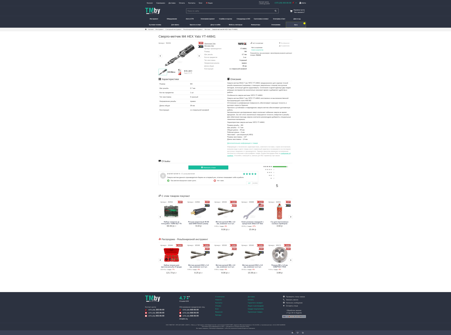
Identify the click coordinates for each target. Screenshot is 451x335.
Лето (295, 25)
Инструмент (154, 19)
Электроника (275, 25)
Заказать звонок (292, 300)
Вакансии (219, 312)
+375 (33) (156, 313)
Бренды (218, 315)
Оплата (182, 3)
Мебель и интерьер (235, 25)
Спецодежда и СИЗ (243, 19)
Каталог (150, 3)
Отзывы (218, 306)
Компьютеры (255, 25)
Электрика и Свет (279, 19)
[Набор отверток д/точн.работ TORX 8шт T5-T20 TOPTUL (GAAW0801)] (171, 211)
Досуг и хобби (215, 25)
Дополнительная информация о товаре (242, 143)
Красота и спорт (195, 25)
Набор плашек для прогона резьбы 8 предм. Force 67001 (171, 267)
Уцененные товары (255, 312)
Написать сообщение (294, 303)
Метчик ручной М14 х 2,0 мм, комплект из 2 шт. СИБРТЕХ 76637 (252, 267)
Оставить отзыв (292, 306)
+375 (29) (156, 310)
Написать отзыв (209, 167)
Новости (218, 300)
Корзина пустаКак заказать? (299, 11)
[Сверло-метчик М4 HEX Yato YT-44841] (180, 55)
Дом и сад (297, 19)
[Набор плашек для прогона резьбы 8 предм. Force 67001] (171, 255)
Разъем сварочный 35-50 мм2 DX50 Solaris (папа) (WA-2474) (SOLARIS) (198, 223)
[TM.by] (152, 298)
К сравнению (285, 46)
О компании (220, 297)
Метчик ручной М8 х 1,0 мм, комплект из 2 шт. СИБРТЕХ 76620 (225, 223)
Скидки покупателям (256, 309)
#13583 (255, 183)
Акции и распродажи (256, 306)
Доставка (172, 3)
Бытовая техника (155, 25)
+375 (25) (156, 316)
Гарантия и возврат (255, 303)
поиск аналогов (257, 50)
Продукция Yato (210, 43)
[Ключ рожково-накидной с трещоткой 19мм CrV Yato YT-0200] (252, 211)
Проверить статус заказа (295, 297)
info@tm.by (183, 319)
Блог (200, 3)
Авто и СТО (190, 19)
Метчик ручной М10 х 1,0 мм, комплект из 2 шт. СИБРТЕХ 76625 (198, 267)
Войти (303, 3)
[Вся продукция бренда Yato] (242, 43)
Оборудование (172, 19)
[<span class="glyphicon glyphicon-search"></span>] (275, 11)
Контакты (191, 3)
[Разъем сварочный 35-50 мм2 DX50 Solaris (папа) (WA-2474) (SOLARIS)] (198, 211)
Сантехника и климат (261, 19)
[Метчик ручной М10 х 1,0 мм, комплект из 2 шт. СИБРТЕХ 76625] (198, 255)
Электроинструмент (208, 19)
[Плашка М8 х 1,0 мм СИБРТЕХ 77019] (279, 255)
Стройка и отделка (225, 19)
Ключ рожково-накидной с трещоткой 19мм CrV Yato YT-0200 (253, 223)
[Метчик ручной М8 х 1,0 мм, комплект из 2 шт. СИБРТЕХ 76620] (225, 211)
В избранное (285, 43)
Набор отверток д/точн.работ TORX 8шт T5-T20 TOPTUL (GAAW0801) (171, 223)
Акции (210, 3)
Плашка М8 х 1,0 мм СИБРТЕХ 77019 (279, 266)
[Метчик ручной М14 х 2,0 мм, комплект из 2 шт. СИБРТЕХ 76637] (252, 255)
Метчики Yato (209, 46)
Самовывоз (160, 3)
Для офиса (175, 25)
